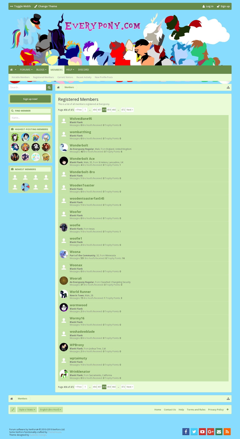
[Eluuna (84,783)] (15, 137)
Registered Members (43, 77)
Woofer (75, 212)
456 (95, 109)
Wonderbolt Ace (82, 158)
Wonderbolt (79, 145)
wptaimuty (78, 358)
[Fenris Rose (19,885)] (25, 147)
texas (92, 228)
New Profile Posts (104, 77)
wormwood (78, 305)
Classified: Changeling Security (115, 282)
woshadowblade (82, 331)
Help (69, 69)
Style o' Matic (26, 409)
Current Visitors (65, 77)
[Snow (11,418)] (35, 157)
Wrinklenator (80, 371)
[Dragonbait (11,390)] (46, 157)
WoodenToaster (82, 185)
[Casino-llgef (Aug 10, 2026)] (35, 187)
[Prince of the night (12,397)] (25, 157)
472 (123, 109)
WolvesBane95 (81, 118)
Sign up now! (30, 98)
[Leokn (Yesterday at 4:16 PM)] (25, 177)
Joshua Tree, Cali (97, 348)
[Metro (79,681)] (25, 137)
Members (57, 69)
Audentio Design (38, 434)
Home (157, 409)
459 (109, 109)
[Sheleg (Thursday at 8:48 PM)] (35, 177)
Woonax (76, 265)
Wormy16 (77, 318)
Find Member (23, 110)
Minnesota (110, 255)
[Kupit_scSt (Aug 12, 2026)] (15, 187)
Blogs (40, 69)
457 (99, 109)
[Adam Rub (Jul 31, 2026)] (46, 187)
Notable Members (21, 77)
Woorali (76, 278)
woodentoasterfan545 (87, 198)
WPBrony (77, 345)
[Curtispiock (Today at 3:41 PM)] (15, 177)
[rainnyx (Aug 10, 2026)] (25, 187)
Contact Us (170, 409)
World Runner (80, 292)
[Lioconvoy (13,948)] (46, 147)
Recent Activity (84, 77)
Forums (25, 69)
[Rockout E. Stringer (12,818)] (15, 157)
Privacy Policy (216, 409)
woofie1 (76, 238)
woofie (75, 225)
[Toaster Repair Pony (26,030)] (46, 137)
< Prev (79, 109)
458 (104, 109)
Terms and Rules (196, 409)
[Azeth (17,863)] (35, 147)
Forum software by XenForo (37, 429)
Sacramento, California (100, 375)
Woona (75, 252)
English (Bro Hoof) (49, 409)
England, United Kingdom (118, 149)
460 (114, 109)
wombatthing (80, 132)
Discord (83, 69)
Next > (130, 109)
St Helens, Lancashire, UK (111, 162)
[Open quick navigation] (228, 87)
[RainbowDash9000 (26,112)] (35, 137)
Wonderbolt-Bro (82, 172)
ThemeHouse (54, 432)
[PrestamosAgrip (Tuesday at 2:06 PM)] (46, 177)
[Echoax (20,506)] (15, 147)
